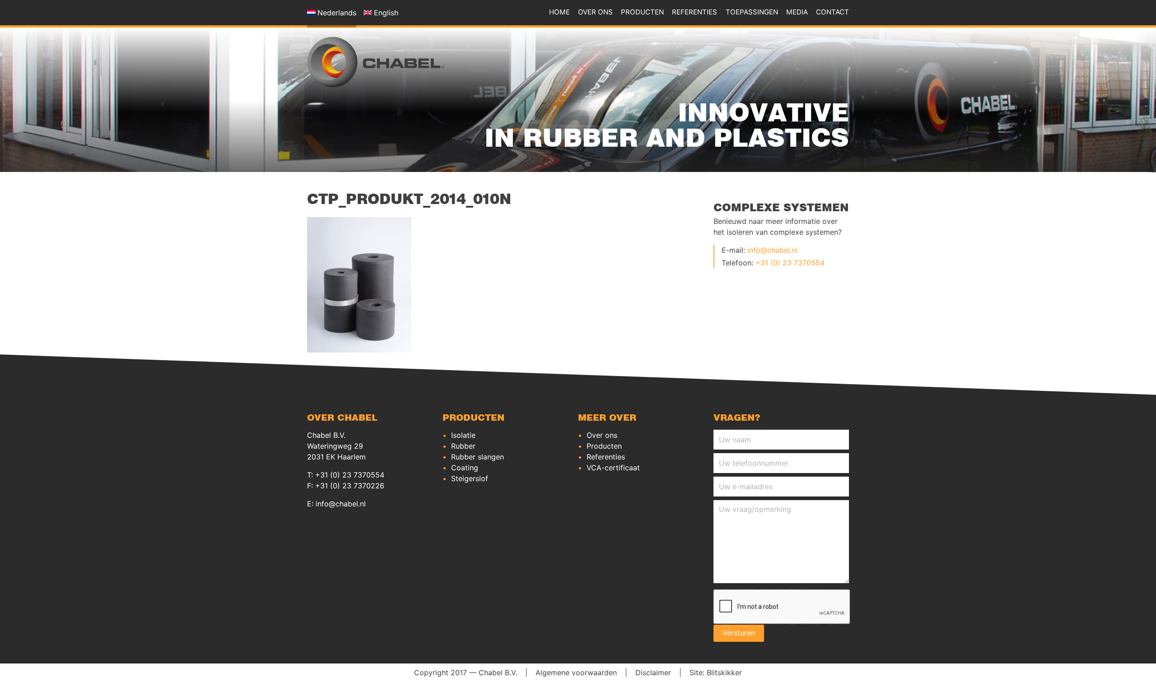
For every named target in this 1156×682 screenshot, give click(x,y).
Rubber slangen (477, 456)
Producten (642, 12)
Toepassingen (752, 12)
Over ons (595, 12)
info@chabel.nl (772, 250)
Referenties (694, 12)
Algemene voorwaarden (576, 672)
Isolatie (463, 435)
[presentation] (782, 607)
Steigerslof (469, 478)
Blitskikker (724, 672)
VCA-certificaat (613, 467)
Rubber (463, 445)
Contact (832, 12)
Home (559, 12)
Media (797, 12)
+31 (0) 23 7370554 (790, 262)
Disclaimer (653, 672)
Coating (464, 467)
